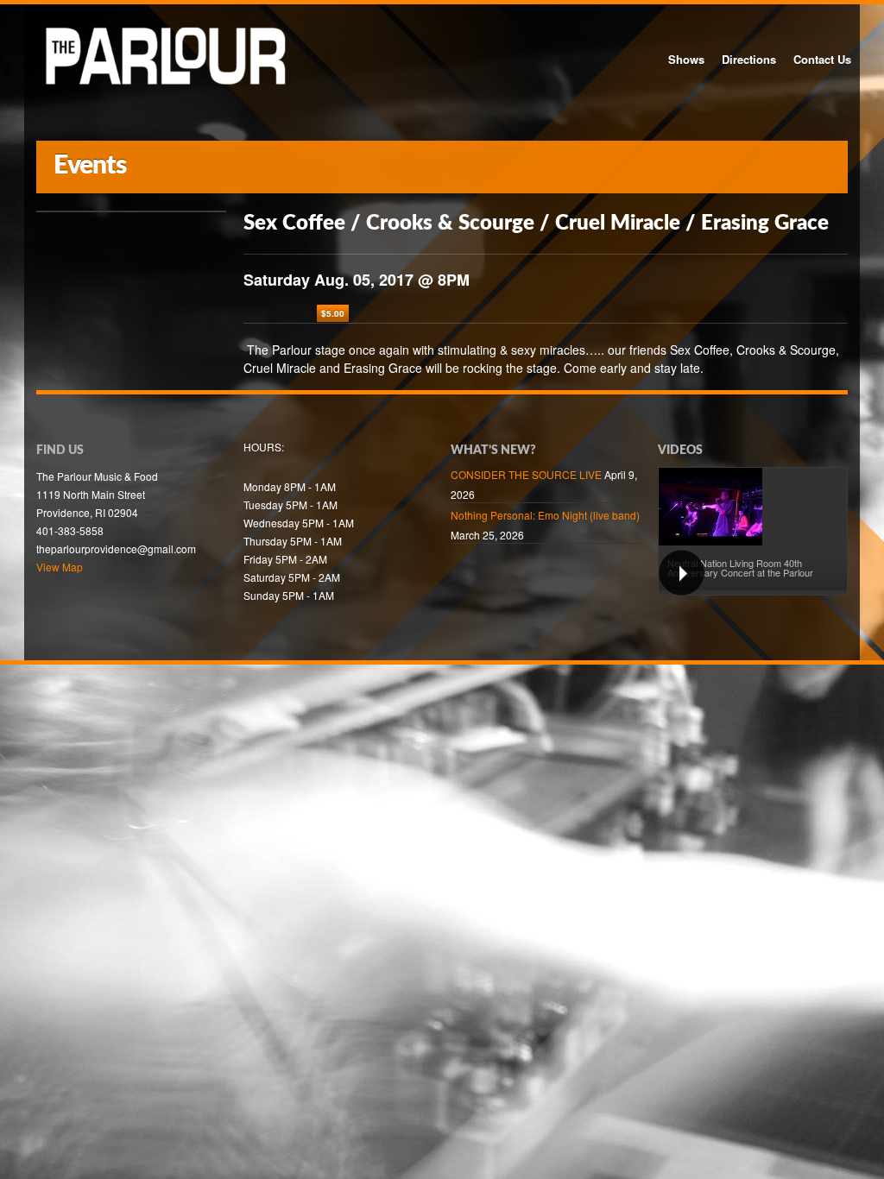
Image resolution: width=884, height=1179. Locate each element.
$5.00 (332, 313)
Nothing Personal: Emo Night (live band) (545, 515)
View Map (59, 566)
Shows (686, 59)
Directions (749, 59)
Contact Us (822, 59)
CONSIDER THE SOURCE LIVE (526, 474)
